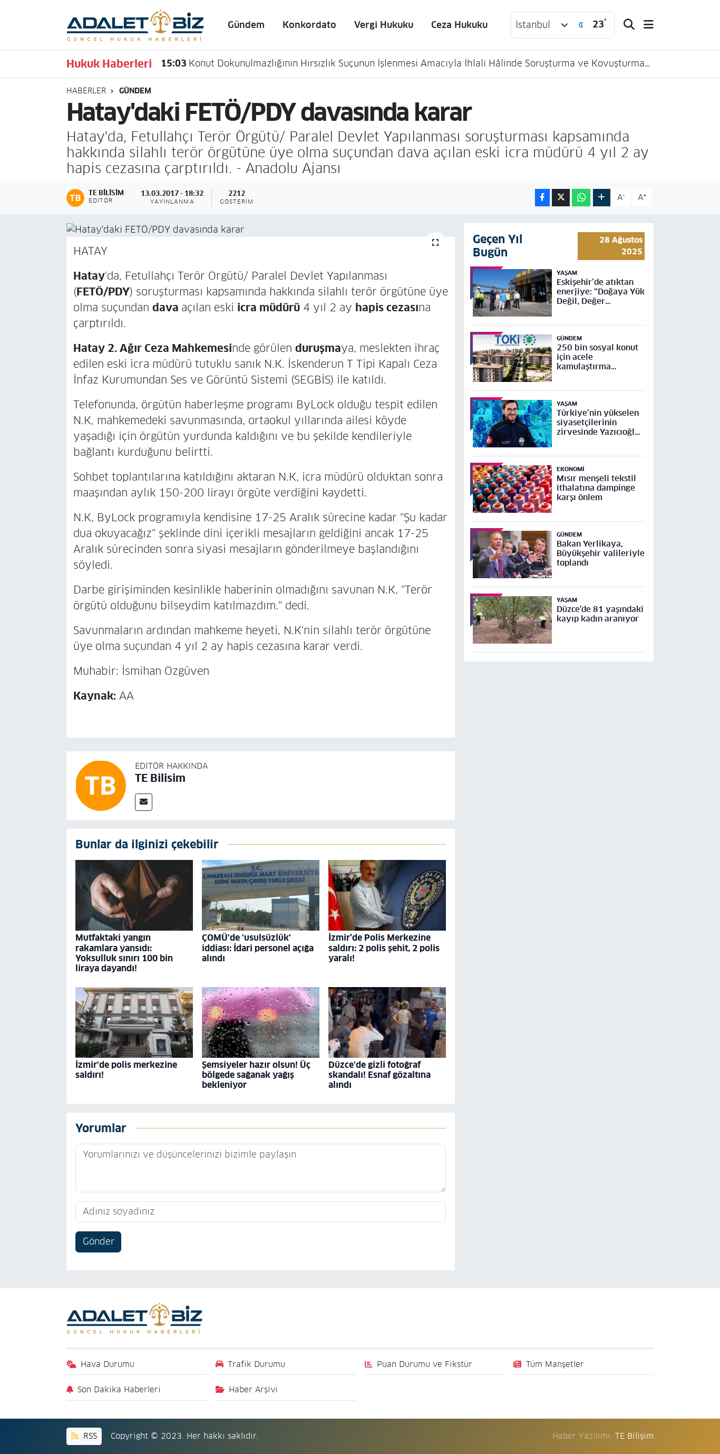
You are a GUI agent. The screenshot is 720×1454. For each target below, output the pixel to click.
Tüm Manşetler (555, 1364)
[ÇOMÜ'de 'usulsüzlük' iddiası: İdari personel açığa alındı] (260, 895)
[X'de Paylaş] (561, 197)
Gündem (246, 25)
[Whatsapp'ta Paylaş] (581, 197)
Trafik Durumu (256, 1364)
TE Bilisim (160, 778)
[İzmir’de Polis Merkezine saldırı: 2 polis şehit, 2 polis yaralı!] (387, 895)
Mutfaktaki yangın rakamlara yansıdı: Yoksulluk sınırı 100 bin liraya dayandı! (124, 953)
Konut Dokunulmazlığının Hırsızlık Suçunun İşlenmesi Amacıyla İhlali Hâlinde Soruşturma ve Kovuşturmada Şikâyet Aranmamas (407, 63)
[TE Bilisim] (100, 785)
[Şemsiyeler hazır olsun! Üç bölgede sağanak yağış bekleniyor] (260, 1022)
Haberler (86, 90)
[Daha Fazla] (601, 197)
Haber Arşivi (253, 1389)
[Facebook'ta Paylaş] (542, 197)
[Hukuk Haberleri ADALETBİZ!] (135, 24)
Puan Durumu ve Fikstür (424, 1364)
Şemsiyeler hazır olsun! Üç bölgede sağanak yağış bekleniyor (256, 1074)
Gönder (98, 1241)
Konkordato (309, 25)
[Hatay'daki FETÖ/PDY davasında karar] (260, 230)
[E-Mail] (143, 802)
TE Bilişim (634, 1436)
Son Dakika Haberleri (119, 1389)
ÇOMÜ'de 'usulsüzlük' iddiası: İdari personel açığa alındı (258, 947)
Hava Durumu (107, 1364)
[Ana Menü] (644, 25)
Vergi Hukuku (383, 25)
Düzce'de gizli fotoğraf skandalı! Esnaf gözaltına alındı (379, 1074)
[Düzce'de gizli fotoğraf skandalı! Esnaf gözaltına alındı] (387, 1022)
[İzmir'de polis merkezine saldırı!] (134, 1022)
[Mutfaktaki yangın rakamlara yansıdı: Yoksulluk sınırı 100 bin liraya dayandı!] (134, 895)
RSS (89, 1436)
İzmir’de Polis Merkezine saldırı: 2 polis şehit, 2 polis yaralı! (384, 947)
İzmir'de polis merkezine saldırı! (126, 1069)
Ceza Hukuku (459, 25)
